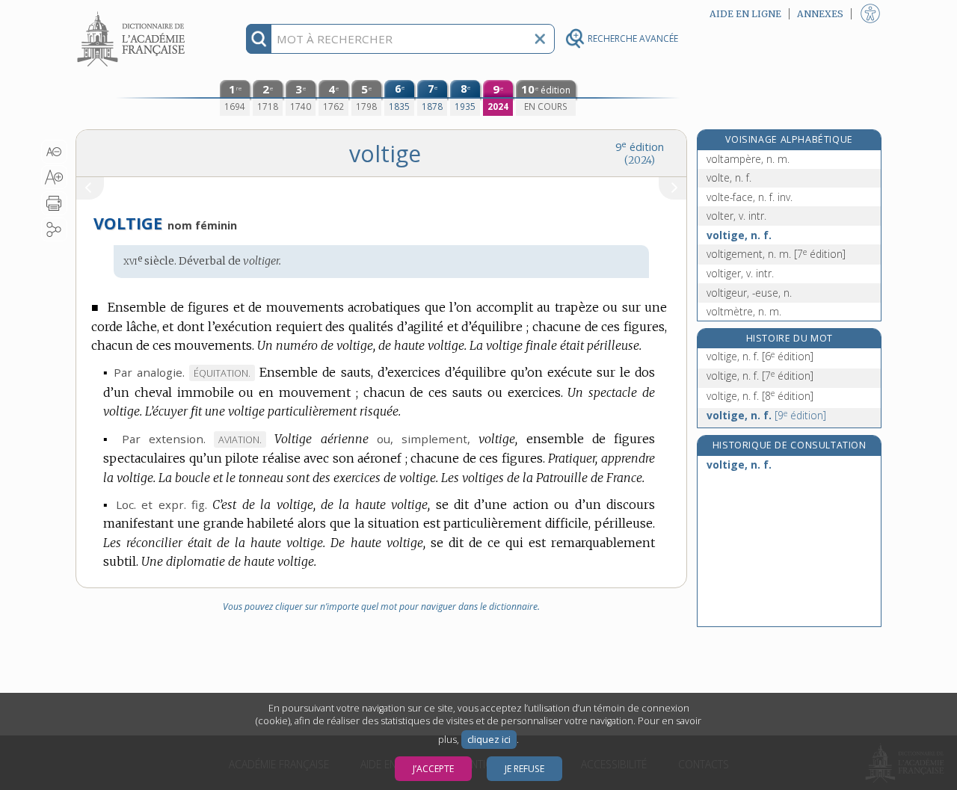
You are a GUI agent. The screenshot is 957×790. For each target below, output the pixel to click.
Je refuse (524, 768)
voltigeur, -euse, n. (749, 293)
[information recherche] (259, 39)
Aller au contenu (133, 13)
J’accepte (433, 768)
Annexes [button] (820, 13)
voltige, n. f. (739, 235)
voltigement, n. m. (776, 254)
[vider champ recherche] (540, 39)
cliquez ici (489, 739)
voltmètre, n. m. (744, 311)
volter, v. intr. (736, 216)
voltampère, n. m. (748, 159)
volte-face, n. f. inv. (750, 197)
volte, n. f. (729, 177)
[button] (54, 152)
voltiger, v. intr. (740, 273)
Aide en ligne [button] (745, 13)
